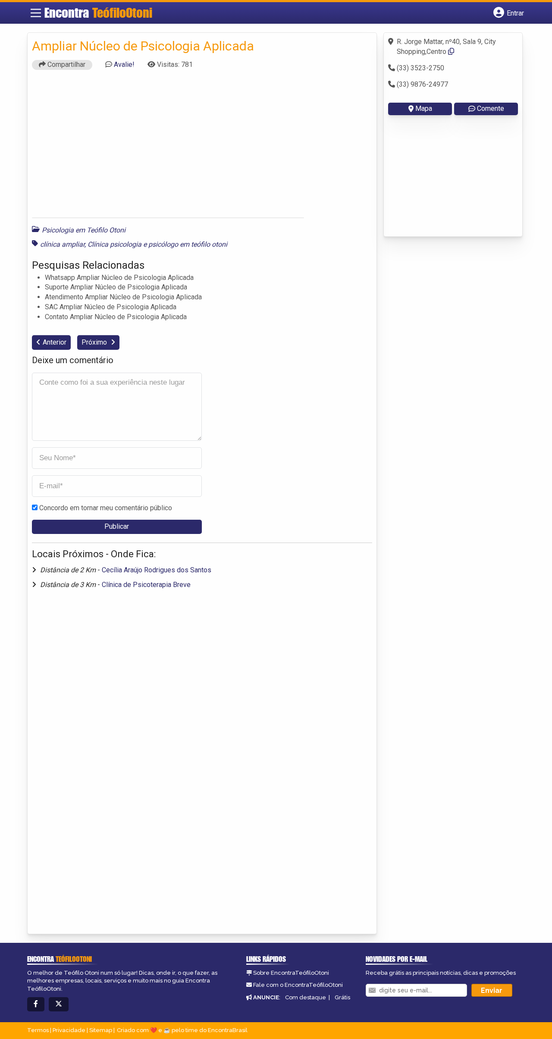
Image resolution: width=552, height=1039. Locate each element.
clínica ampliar (62, 244)
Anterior (54, 342)
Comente (490, 108)
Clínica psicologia (114, 244)
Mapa (423, 108)
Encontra (98, 12)
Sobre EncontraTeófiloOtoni (291, 973)
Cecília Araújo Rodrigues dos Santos (156, 570)
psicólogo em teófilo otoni (187, 244)
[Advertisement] (202, 146)
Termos (38, 1030)
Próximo (95, 342)
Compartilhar (65, 64)
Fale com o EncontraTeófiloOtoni (298, 985)
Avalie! (124, 64)
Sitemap (100, 1030)
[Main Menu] (35, 13)
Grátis (342, 997)
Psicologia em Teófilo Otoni (83, 230)
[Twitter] (59, 1004)
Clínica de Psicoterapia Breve (146, 585)
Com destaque (305, 997)
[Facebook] (35, 1004)
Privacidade (69, 1030)
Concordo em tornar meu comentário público (105, 508)
